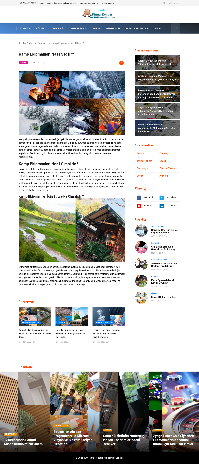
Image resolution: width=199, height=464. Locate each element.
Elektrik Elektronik (137, 28)
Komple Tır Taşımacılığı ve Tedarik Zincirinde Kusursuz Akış (35, 333)
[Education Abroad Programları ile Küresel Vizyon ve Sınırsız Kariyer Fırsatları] (75, 412)
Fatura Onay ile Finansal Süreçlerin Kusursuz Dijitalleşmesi (106, 333)
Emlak (158, 28)
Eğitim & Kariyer (61, 426)
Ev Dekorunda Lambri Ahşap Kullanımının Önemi (24, 442)
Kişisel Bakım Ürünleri (163, 296)
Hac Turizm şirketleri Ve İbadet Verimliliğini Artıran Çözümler (71, 333)
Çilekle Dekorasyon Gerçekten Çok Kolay (163, 248)
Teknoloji (57, 28)
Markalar (155, 243)
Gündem (40, 28)
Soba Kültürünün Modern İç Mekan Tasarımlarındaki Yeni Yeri (124, 440)
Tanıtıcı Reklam (77, 28)
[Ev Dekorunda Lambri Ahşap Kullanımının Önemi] (25, 412)
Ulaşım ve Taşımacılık (30, 322)
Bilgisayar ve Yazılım (104, 322)
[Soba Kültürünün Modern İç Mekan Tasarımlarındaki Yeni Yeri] (124, 412)
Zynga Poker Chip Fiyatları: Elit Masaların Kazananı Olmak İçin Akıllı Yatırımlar (173, 440)
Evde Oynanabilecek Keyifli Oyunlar (163, 281)
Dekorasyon (113, 28)
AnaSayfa (25, 28)
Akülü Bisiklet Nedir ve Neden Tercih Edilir (164, 264)
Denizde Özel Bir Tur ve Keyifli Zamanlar (164, 231)
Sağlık (96, 28)
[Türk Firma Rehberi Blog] (99, 14)
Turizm (62, 322)
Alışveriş (164, 175)
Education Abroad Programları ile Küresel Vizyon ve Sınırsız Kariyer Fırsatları (72, 437)
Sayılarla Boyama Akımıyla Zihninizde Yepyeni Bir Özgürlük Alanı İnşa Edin (70, 3)
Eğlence (154, 276)
